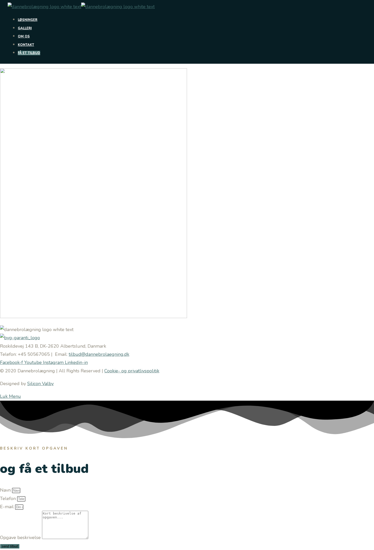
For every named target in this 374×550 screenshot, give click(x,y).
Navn (6, 490)
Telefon (8, 498)
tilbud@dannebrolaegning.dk (99, 354)
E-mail (7, 507)
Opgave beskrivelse (21, 537)
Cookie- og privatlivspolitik (131, 371)
